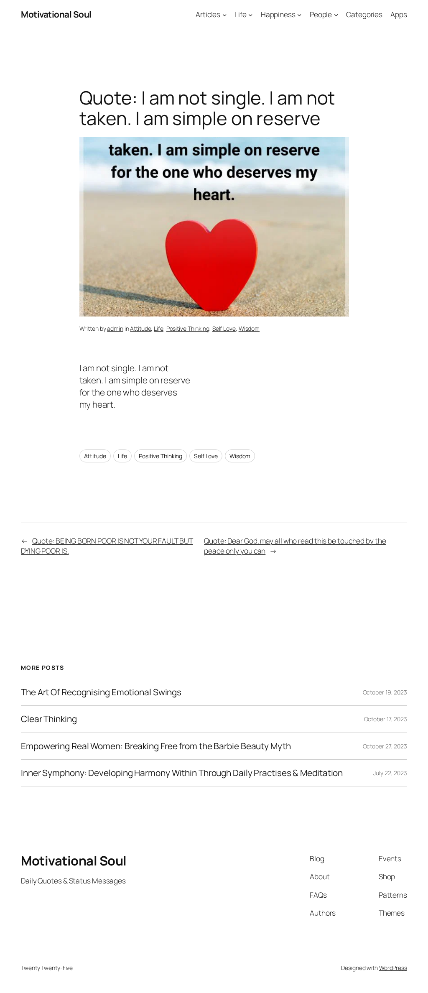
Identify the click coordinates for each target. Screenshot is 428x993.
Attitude (140, 328)
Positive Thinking (187, 328)
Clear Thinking (49, 719)
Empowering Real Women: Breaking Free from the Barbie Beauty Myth (156, 746)
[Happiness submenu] (299, 14)
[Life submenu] (250, 14)
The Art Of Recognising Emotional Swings (102, 692)
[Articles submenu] (224, 14)
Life (158, 328)
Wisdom (249, 328)
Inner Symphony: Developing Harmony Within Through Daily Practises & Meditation (182, 773)
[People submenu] (336, 14)
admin (115, 328)
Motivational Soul (56, 14)
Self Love (224, 328)
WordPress (393, 968)
